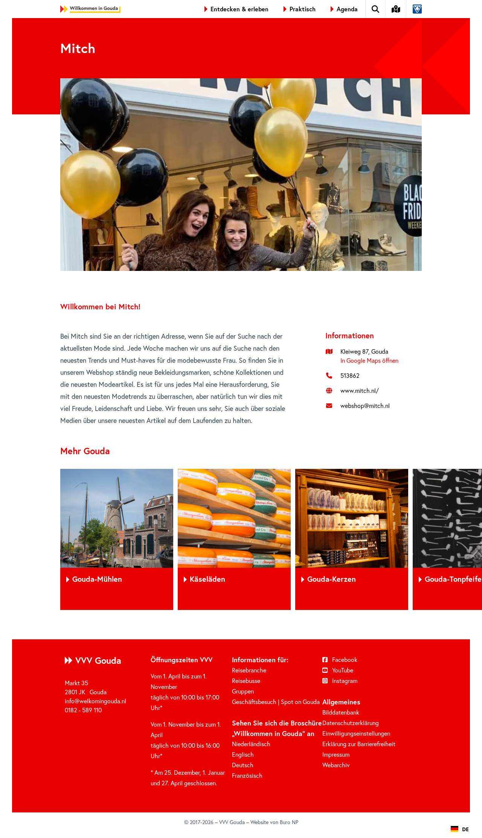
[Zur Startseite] (90, 9)
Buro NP (289, 822)
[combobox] (459, 828)
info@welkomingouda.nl (95, 701)
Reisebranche (249, 670)
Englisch (243, 754)
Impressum (335, 754)
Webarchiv (336, 765)
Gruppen (243, 691)
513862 (350, 375)
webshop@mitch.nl (365, 405)
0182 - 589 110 (83, 710)
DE (465, 829)
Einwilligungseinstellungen (356, 733)
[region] (241, 539)
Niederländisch (251, 744)
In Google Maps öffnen (369, 360)
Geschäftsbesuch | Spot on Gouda (276, 702)
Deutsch (242, 765)
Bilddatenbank (340, 712)
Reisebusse (246, 680)
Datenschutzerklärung (350, 723)
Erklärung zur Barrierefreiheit (358, 744)
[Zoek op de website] (376, 9)
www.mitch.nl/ (359, 390)
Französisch (247, 775)
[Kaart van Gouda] (396, 9)
